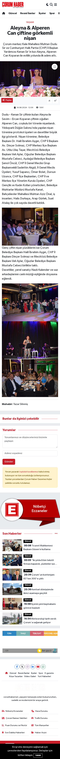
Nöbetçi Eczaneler (14, 711)
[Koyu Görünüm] (47, 5)
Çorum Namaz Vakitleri (16, 718)
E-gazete (49, 673)
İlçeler (42, 13)
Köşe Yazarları (16, 676)
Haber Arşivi (40, 732)
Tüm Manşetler (42, 725)
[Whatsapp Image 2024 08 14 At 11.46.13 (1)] (30, 226)
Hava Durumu (41, 711)
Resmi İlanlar (27, 13)
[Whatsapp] (43, 666)
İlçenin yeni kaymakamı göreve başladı (39, 606)
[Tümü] (56, 533)
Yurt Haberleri (44, 676)
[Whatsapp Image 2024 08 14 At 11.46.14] (30, 340)
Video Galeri (30, 676)
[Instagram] (27, 666)
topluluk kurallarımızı (29, 472)
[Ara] (51, 5)
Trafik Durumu (41, 718)
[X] (22, 666)
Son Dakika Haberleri (15, 732)
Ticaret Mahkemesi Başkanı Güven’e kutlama (38, 547)
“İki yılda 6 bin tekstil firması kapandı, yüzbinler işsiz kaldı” (39, 562)
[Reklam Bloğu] (30, 512)
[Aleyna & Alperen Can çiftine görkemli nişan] (30, 79)
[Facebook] (17, 666)
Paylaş (9, 100)
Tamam (38, 755)
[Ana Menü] (55, 5)
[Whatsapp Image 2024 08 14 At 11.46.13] (30, 377)
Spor (52, 13)
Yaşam (30, 22)
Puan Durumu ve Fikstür (16, 725)
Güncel (12, 13)
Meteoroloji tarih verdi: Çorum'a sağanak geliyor (40, 620)
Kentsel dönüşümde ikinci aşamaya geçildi (38, 591)
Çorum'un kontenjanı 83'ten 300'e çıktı (38, 576)
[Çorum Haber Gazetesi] (13, 5)
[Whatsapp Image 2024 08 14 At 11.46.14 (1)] (30, 302)
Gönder (9, 461)
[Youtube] (38, 666)
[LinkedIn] (32, 666)
